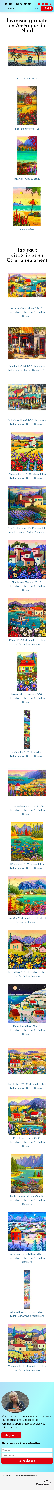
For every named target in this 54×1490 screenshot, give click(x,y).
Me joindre (11, 1435)
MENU (46, 8)
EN (36, 8)
